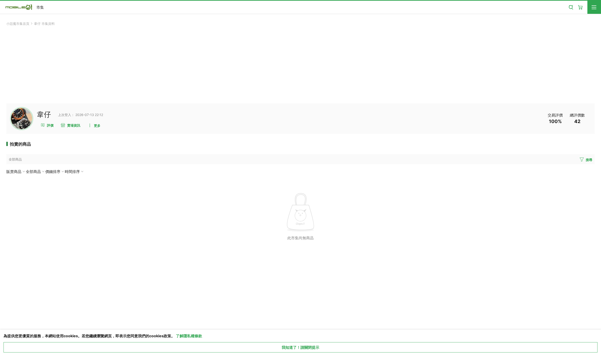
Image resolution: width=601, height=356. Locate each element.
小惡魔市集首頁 (17, 24)
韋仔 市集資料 (44, 24)
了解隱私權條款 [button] (189, 336)
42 (577, 121)
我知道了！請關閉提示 (300, 347)
